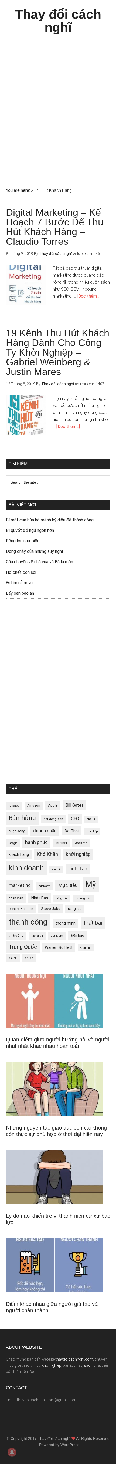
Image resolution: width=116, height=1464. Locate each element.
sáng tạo (75, 909)
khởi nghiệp (78, 854)
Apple (53, 805)
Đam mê (85, 948)
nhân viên (16, 898)
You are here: (18, 190)
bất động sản (53, 819)
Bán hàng (22, 818)
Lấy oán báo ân (20, 593)
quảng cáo (83, 898)
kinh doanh (26, 868)
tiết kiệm (57, 935)
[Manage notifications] (12, 1452)
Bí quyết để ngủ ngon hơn (30, 530)
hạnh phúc (36, 842)
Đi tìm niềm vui (19, 582)
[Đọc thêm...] (88, 296)
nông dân (62, 898)
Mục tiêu (68, 885)
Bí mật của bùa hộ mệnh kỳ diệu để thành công (50, 519)
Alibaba (14, 805)
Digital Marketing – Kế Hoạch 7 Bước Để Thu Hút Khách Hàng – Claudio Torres (54, 227)
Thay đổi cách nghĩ (58, 20)
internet (61, 843)
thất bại (92, 922)
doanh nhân (45, 830)
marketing (20, 885)
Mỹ (91, 884)
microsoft (44, 886)
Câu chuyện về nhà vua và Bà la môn (39, 561)
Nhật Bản (39, 898)
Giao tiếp (92, 831)
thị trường (16, 935)
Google (13, 843)
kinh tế (56, 869)
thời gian (37, 935)
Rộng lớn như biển (22, 540)
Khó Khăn (47, 854)
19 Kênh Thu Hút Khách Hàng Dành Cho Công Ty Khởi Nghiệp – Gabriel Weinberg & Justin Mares (57, 352)
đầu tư (13, 958)
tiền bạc (77, 935)
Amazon (33, 805)
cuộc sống (17, 831)
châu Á (91, 819)
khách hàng (19, 854)
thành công (28, 921)
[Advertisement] (58, 97)
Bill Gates (75, 805)
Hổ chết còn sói (21, 572)
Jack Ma (81, 843)
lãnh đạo (77, 868)
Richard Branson (21, 909)
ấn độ (29, 958)
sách (88, 1365)
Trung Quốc (23, 947)
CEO (75, 818)
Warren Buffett (59, 947)
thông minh (65, 923)
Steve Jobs (50, 908)
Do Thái (71, 830)
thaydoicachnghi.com (74, 1359)
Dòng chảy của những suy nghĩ (34, 551)
